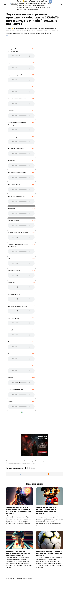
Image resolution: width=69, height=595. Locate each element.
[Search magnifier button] (61, 4)
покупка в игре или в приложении (46, 461)
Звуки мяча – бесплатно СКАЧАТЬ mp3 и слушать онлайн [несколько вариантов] (49, 553)
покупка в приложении (14, 463)
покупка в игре (29, 461)
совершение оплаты (29, 463)
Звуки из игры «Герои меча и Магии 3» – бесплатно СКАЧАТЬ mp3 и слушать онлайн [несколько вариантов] (19, 510)
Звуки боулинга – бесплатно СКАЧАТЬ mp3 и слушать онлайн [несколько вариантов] (18, 553)
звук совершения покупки (15, 461)
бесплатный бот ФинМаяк (34, 28)
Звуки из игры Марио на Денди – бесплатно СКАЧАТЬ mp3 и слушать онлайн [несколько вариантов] (48, 510)
